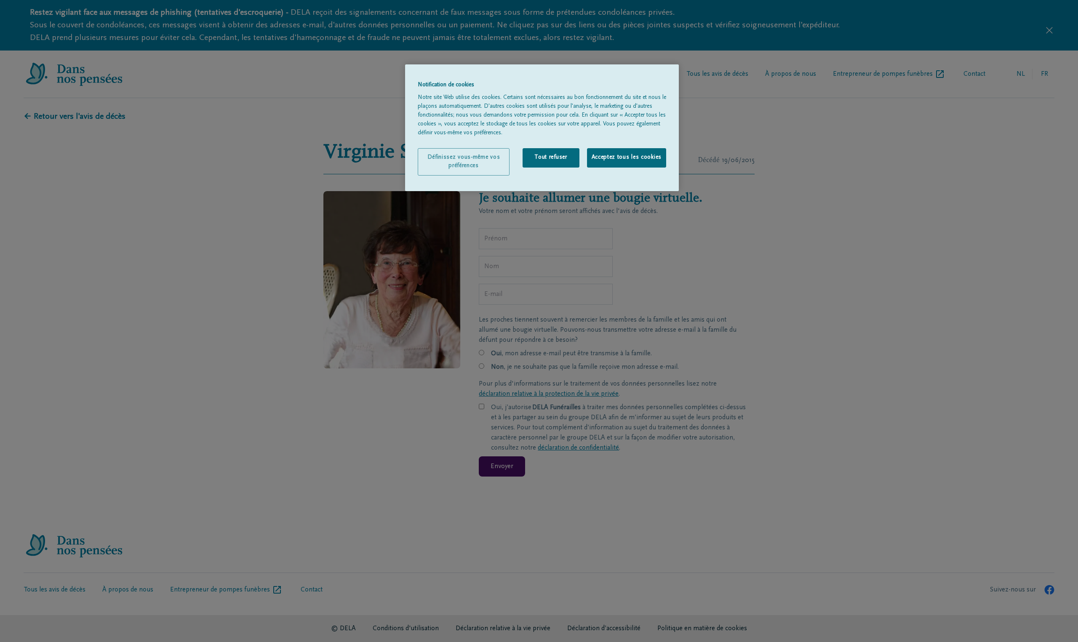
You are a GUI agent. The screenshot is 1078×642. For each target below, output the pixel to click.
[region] (542, 128)
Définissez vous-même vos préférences (463, 162)
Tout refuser (550, 157)
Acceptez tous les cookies (627, 157)
